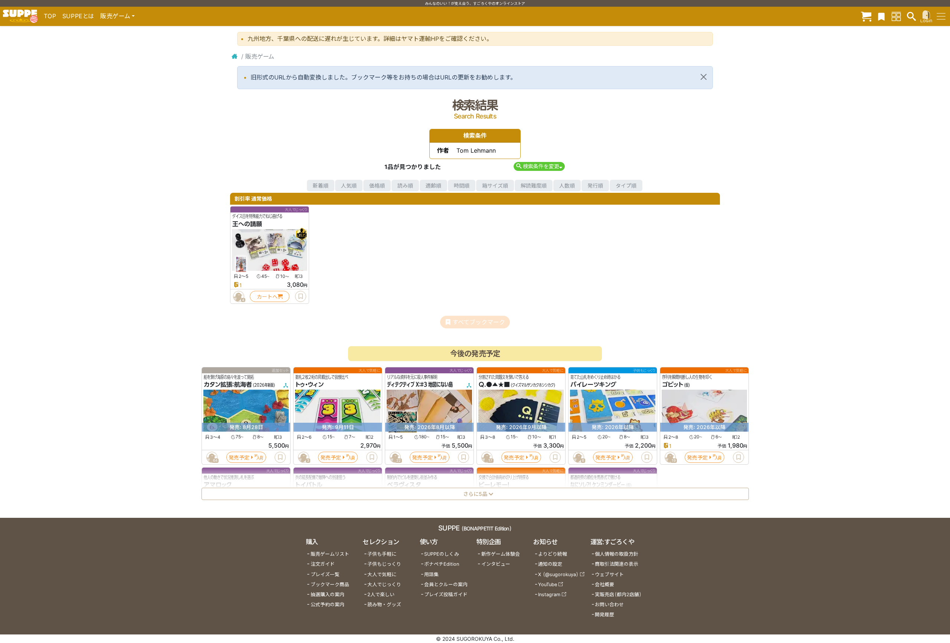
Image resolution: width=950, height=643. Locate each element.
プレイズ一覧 (325, 574)
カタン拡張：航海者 (228, 385)
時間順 (461, 185)
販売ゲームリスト (330, 554)
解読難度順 (534, 185)
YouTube (547, 584)
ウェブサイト (609, 574)
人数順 (567, 185)
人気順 (349, 185)
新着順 (320, 185)
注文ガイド (323, 564)
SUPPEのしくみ (441, 554)
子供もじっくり (384, 564)
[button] (539, 166)
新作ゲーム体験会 (500, 554)
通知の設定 (550, 564)
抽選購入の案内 (327, 594)
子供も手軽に (381, 554)
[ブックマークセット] (881, 16)
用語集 (431, 574)
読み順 (405, 185)
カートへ (267, 296)
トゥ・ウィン (309, 385)
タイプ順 (626, 185)
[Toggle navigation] (941, 16)
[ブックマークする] (300, 296)
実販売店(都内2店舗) (618, 594)
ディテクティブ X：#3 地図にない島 (420, 385)
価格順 (377, 185)
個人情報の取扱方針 (616, 554)
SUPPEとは (78, 16)
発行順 (595, 185)
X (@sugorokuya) (558, 574)
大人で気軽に (381, 574)
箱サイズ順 (495, 185)
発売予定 (239, 457)
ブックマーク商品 (330, 584)
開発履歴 (604, 614)
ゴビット (672, 385)
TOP (50, 16)
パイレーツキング (593, 385)
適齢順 (433, 185)
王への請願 (247, 224)
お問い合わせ (609, 604)
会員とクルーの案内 (446, 584)
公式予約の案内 (327, 604)
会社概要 (604, 584)
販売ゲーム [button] (115, 16)
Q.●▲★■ (494, 385)
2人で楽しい (380, 594)
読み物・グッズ (384, 604)
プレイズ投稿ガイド (446, 594)
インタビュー (495, 564)
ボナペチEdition (441, 564)
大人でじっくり (384, 584)
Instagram (549, 594)
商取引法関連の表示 (616, 564)
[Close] (703, 76)
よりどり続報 (552, 554)
